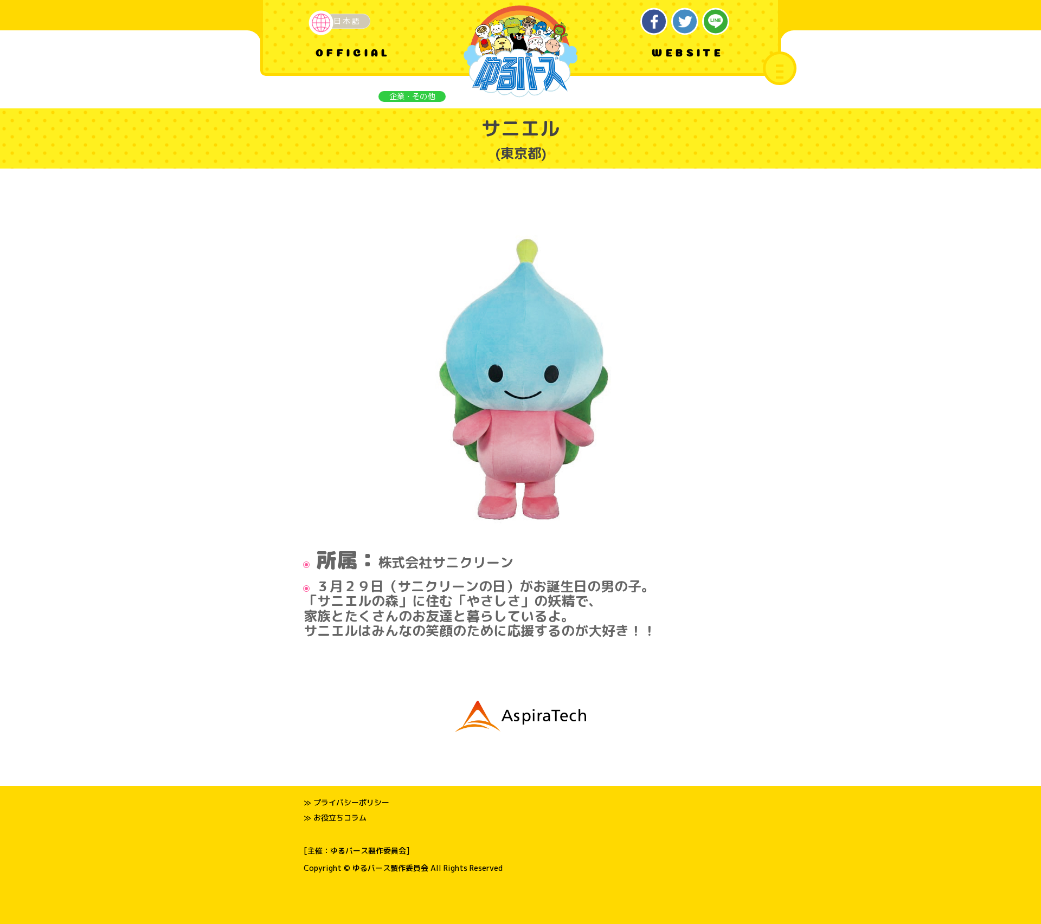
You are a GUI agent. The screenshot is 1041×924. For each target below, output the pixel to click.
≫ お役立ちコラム (335, 817)
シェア (654, 21)
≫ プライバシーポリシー (346, 802)
